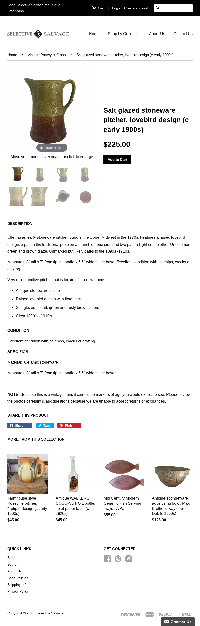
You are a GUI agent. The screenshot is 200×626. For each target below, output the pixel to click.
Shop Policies (17, 578)
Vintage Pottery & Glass (47, 55)
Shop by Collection (124, 34)
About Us (157, 34)
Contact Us (183, 34)
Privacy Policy (18, 591)
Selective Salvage (50, 613)
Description (19, 223)
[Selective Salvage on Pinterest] (118, 560)
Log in (117, 8)
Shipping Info (17, 585)
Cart (100, 8)
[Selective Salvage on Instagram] (129, 560)
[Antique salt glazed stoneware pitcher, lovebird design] (40, 173)
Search (12, 564)
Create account (136, 8)
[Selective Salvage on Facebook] (107, 560)
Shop (11, 558)
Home (94, 34)
